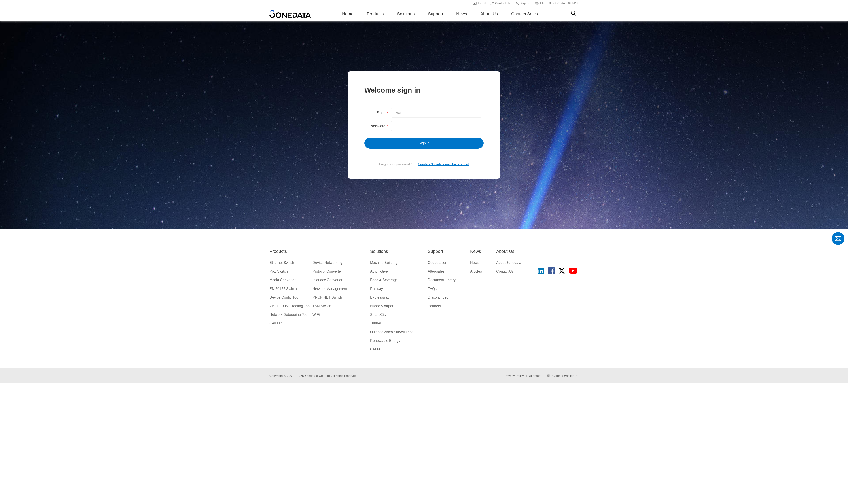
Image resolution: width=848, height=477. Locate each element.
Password (379, 126)
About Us (489, 13)
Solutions (406, 13)
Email (482, 3)
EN (542, 3)
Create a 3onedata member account (443, 164)
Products (375, 13)
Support (435, 13)
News (461, 13)
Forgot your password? (395, 164)
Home (348, 13)
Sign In (525, 3)
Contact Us (503, 3)
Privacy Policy (514, 375)
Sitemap (535, 375)
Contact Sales (524, 13)
